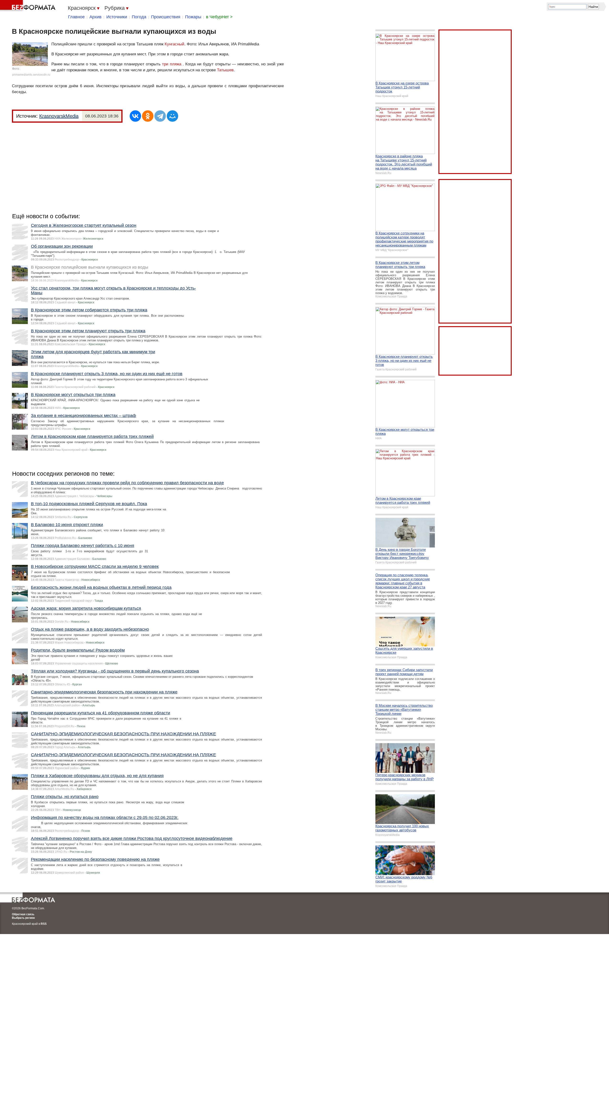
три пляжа (171, 64)
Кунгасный (174, 44)
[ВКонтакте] (135, 116)
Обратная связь (23, 914)
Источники (116, 17)
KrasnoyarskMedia (59, 116)
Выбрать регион (23, 918)
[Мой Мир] (172, 116)
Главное (76, 17)
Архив (95, 17)
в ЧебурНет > (219, 17)
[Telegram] (160, 116)
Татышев (225, 70)
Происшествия (165, 17)
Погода (139, 17)
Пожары (193, 17)
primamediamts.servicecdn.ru (31, 74)
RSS (44, 923)
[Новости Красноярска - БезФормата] (28, 6)
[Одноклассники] (147, 116)
